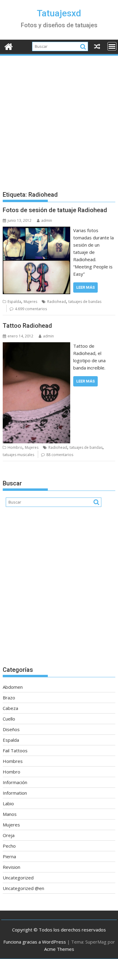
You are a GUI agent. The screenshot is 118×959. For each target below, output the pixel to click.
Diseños (11, 729)
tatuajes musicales (18, 454)
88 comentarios (59, 454)
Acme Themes (59, 949)
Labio (8, 803)
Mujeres (30, 301)
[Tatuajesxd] (9, 46)
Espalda (14, 301)
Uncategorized (18, 878)
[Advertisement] (59, 119)
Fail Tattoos (15, 750)
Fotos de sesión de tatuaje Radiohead (55, 210)
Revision (11, 867)
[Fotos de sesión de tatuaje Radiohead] (36, 230)
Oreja (9, 835)
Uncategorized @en (23, 888)
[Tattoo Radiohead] (36, 346)
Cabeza (10, 708)
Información (15, 782)
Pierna (9, 856)
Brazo (9, 698)
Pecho (9, 846)
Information (15, 793)
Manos (10, 814)
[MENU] (111, 46)
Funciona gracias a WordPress (34, 942)
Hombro (15, 447)
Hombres (13, 761)
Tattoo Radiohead (27, 325)
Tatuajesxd (59, 13)
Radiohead (56, 301)
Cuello (9, 719)
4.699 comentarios (31, 308)
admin (46, 220)
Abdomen (13, 687)
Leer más (85, 287)
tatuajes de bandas (84, 301)
